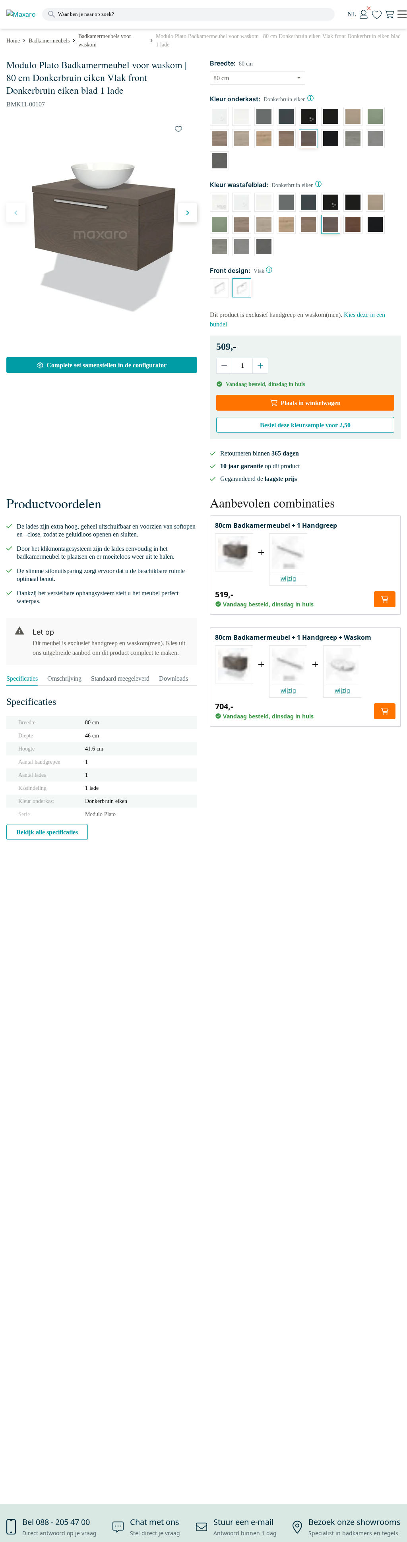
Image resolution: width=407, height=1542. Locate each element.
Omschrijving (64, 678)
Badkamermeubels (49, 41)
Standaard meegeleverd (120, 678)
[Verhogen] (260, 365)
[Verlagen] (224, 365)
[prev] (15, 212)
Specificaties (22, 678)
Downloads (173, 678)
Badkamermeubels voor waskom (104, 40)
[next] (187, 212)
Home (13, 41)
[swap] (178, 129)
